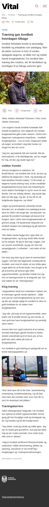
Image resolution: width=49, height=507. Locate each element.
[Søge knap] (37, 6)
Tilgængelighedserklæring (13, 497)
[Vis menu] (44, 6)
